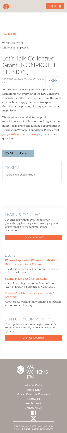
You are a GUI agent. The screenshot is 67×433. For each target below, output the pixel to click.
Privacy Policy (33, 407)
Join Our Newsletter (33, 337)
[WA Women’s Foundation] (6, 7)
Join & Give (34, 389)
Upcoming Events (34, 237)
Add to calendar (18, 153)
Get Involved (33, 403)
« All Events (9, 33)
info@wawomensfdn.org (42, 429)
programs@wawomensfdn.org (20, 134)
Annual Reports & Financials (33, 394)
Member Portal (33, 385)
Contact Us (33, 398)
